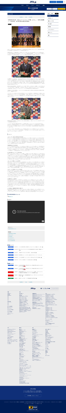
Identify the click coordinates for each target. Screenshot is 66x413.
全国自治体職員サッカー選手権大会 (23, 302)
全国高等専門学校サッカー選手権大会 (23, 309)
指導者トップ (20, 337)
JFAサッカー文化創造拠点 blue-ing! (49, 323)
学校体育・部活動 (9, 337)
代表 (23, 5)
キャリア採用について (38, 403)
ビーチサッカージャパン (12, 239)
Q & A (46, 353)
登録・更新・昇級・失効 (22, 345)
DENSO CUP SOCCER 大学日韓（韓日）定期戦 (24, 307)
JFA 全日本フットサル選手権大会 (49, 312)
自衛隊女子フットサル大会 (48, 313)
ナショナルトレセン (34, 331)
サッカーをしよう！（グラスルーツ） (11, 329)
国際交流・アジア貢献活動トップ (36, 355)
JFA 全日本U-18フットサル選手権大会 (49, 315)
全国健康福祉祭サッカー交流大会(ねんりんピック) (51, 310)
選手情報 (49, 26)
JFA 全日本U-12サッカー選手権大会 (36, 308)
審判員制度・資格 (21, 332)
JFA (32, 327)
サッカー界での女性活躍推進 (35, 344)
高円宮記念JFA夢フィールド (35, 339)
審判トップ (20, 329)
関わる (38, 5)
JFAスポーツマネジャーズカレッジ (36, 349)
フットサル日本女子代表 (12, 240)
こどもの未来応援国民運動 (35, 348)
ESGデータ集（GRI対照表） (48, 335)
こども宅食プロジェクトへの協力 (36, 352)
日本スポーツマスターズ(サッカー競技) (23, 303)
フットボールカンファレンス (22, 342)
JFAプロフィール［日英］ (48, 340)
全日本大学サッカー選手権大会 (22, 304)
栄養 (19, 358)
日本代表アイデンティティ (10, 313)
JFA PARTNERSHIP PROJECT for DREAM (50, 341)
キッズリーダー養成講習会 (10, 336)
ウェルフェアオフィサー (22, 374)
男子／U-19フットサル (10, 307)
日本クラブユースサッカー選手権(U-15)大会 (37, 305)
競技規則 (20, 334)
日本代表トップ (50, 18)
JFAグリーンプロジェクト (35, 343)
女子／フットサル (9, 308)
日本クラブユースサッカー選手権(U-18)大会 (37, 299)
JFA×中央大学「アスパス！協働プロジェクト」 (37, 346)
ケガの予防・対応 (21, 359)
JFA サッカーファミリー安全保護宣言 (23, 364)
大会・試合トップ (21, 293)
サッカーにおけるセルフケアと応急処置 (23, 360)
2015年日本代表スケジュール (12, 228)
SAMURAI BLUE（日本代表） (12, 233)
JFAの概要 (46, 330)
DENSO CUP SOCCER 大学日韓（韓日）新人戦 (24, 308)
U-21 (8, 296)
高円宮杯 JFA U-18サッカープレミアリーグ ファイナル (38, 294)
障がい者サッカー (9, 338)
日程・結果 (49, 23)
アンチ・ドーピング (21, 357)
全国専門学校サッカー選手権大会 (23, 311)
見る (28, 5)
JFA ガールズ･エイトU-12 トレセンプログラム (37, 334)
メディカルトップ (21, 352)
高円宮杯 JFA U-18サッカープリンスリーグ (37, 295)
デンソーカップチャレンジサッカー (23, 306)
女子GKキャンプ (34, 333)
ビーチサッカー (9, 310)
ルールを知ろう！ (47, 322)
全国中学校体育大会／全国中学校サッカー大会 (37, 303)
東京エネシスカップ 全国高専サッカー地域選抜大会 (25, 310)
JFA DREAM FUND (47, 339)
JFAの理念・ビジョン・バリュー (33, 395)
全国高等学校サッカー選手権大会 (36, 297)
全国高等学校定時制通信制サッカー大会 (36, 298)
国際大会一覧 (20, 294)
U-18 (8, 298)
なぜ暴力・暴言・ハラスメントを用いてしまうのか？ (25, 367)
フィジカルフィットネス (22, 348)
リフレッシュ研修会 (21, 341)
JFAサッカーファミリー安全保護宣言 (36, 345)
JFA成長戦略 (46, 332)
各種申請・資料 (21, 346)
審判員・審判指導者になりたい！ (23, 331)
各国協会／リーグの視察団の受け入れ (36, 360)
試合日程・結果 (49, 8)
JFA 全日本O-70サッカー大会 (48, 309)
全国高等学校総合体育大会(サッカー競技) (50, 301)
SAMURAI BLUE (9, 295)
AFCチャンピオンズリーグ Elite (22, 297)
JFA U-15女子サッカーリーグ (48, 300)
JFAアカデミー (34, 338)
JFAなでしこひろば (9, 332)
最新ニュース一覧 (50, 20)
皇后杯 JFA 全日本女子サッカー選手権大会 (50, 294)
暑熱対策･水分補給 (21, 354)
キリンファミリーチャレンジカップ (11, 333)
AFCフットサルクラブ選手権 (48, 319)
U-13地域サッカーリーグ (35, 304)
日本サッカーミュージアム (48, 324)
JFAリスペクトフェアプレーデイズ (23, 373)
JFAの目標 (46, 331)
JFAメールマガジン (47, 355)
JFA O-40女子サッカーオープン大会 (49, 295)
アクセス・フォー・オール (48, 338)
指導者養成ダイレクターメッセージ (23, 338)
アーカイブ (25, 403)
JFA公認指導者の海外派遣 (35, 356)
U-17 (8, 303)
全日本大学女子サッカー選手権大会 (49, 296)
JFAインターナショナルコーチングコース (24, 350)
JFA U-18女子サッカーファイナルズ (49, 297)
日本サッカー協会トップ (48, 329)
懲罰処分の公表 (21, 379)
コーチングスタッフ (51, 29)
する (33, 5)
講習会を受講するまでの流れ (22, 340)
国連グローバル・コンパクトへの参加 (36, 353)
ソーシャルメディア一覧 (54, 288)
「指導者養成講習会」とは (22, 339)
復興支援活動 (33, 351)
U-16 (8, 299)
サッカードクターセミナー (22, 355)
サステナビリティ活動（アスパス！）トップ (37, 342)
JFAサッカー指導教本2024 (22, 343)
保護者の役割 (20, 369)
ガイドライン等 (21, 351)
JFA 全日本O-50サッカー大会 (48, 308)
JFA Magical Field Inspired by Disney (11, 331)
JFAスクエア (8, 335)
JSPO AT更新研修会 (21, 356)
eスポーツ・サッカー (9, 312)
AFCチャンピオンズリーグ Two (22, 298)
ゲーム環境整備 (34, 337)
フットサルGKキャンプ (34, 335)
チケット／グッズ (47, 349)
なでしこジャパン (11, 234)
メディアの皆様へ (31, 403)
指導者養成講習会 (21, 377)
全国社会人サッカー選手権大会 (22, 301)
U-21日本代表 (10, 236)
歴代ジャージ (50, 32)
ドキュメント (46, 347)
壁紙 (48, 35)
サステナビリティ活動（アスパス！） (49, 336)
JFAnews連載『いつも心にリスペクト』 (23, 370)
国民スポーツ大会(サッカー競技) (23, 299)
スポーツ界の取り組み (21, 372)
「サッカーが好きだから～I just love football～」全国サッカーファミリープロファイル (12, 340)
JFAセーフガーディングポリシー (23, 365)
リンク (46, 354)
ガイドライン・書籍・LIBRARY (22, 361)
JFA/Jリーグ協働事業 (34, 340)
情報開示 (46, 334)
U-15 (8, 300)
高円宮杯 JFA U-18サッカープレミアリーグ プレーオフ (38, 296)
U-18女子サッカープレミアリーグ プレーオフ (50, 298)
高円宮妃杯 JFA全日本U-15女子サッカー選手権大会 (51, 299)
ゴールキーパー (21, 347)
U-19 (8, 297)
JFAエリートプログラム (35, 332)
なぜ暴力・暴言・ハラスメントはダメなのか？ (24, 368)
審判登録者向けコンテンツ (22, 333)
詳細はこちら (11, 196)
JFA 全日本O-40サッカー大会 (48, 307)
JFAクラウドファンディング (22, 380)
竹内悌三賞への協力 (34, 347)
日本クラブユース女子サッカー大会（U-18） (50, 303)
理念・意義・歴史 (21, 344)
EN (64, 2)
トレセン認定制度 (34, 330)
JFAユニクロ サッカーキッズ (10, 330)
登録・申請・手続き (47, 333)
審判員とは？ (20, 330)
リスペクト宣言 (21, 363)
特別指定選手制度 (34, 336)
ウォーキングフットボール (10, 334)
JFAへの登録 (46, 348)
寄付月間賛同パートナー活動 (35, 354)
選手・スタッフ (55, 8)
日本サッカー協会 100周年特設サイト (49, 337)
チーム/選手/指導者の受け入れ (35, 359)
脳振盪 (20, 353)
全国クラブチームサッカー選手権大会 (23, 300)
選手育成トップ (34, 329)
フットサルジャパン (11, 237)
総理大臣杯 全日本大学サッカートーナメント (24, 305)
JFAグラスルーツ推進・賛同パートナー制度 (12, 341)
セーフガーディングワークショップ (23, 376)
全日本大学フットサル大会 (48, 314)
